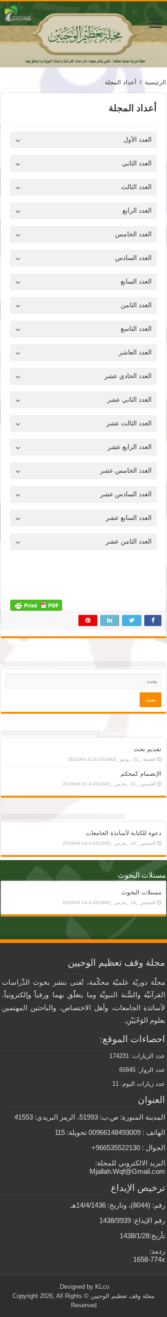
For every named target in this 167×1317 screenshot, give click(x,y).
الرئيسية (155, 82)
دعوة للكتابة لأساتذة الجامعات (123, 832)
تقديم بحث (147, 749)
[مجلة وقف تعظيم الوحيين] (83, 34)
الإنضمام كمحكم (141, 773)
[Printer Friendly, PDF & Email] (36, 604)
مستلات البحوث (141, 892)
